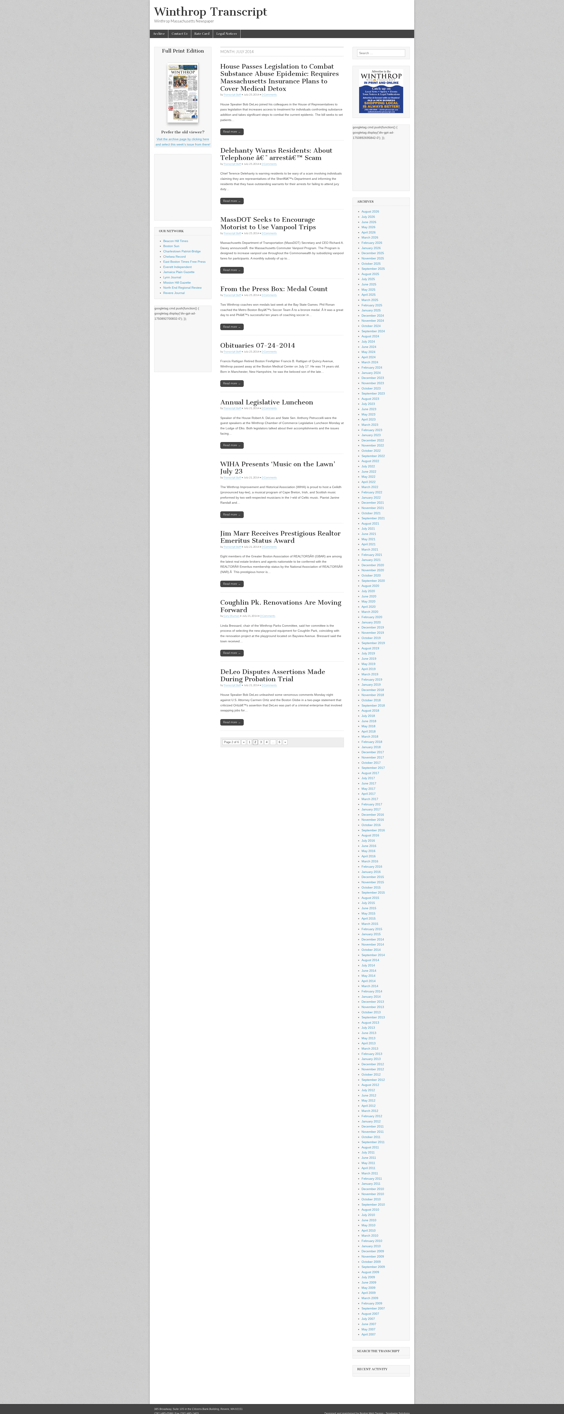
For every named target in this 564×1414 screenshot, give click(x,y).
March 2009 (370, 1298)
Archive (159, 34)
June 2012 (369, 1095)
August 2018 (370, 710)
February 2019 (372, 679)
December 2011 (373, 1126)
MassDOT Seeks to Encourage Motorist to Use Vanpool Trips (268, 223)
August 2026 (370, 211)
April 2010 (369, 1230)
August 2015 (370, 898)
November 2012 (373, 1069)
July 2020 (368, 591)
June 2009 (369, 1282)
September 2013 (373, 1017)
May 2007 (368, 1329)
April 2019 (369, 669)
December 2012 (373, 1064)
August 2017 (370, 773)
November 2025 (373, 258)
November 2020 (373, 570)
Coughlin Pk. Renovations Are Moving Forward (280, 606)
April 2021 (369, 544)
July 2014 (368, 965)
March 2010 (370, 1235)
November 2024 (373, 320)
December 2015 (373, 877)
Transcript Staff (232, 94)
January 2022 (371, 497)
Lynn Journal (172, 277)
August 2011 (370, 1147)
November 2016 (373, 819)
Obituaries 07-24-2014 (257, 345)
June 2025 (369, 284)
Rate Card (202, 34)
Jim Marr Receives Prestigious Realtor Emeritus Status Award (280, 537)
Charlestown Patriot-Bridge (182, 251)
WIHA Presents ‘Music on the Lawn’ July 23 (277, 468)
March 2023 (370, 424)
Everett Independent (177, 267)
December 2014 (373, 939)
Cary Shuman (231, 615)
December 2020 (373, 565)
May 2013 (368, 1038)
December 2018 (373, 690)
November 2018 (373, 695)
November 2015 (373, 882)
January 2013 (371, 1059)
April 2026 (369, 232)
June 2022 (369, 471)
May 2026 (368, 227)
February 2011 (372, 1178)
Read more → (232, 131)
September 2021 (373, 518)
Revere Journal (174, 293)
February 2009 (372, 1303)
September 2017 (373, 767)
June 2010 (369, 1220)
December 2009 (373, 1251)
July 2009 (368, 1277)
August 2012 (370, 1085)
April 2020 (369, 606)
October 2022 (371, 450)
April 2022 (369, 482)
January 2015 (371, 934)
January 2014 (371, 996)
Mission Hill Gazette (177, 282)
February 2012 (372, 1116)
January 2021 (371, 560)
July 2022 (368, 466)
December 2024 (373, 315)
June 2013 (369, 1033)
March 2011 (370, 1173)
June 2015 (369, 908)
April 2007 (369, 1334)
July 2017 (368, 778)
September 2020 (373, 580)
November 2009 (373, 1256)
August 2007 (370, 1313)
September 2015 (373, 892)
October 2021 (371, 513)
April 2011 (368, 1168)
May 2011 (368, 1163)
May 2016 (368, 851)
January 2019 (371, 684)
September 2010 (373, 1204)
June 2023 (369, 409)
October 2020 (371, 575)
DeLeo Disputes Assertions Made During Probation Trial (272, 675)
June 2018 (369, 721)
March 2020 (370, 611)
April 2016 (369, 856)
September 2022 (373, 456)
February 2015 (372, 929)
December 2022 (373, 440)
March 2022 (370, 487)
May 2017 (368, 788)
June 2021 (369, 534)
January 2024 (371, 373)
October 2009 (371, 1261)
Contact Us (180, 34)
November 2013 (373, 1007)
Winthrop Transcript (210, 11)
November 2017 (373, 757)
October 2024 (371, 326)
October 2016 (371, 825)
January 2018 (371, 747)
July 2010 (368, 1215)
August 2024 (370, 336)
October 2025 (371, 263)
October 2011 (371, 1137)
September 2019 (373, 643)
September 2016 (373, 830)
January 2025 (371, 310)
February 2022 (372, 492)
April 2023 (369, 419)
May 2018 (368, 726)
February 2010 (372, 1241)
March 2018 (370, 736)
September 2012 (373, 1080)
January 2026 (371, 248)
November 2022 (373, 445)
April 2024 (369, 357)
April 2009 (369, 1293)
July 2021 (368, 528)
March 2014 (370, 986)
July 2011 (368, 1152)
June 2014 (369, 970)
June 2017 (369, 783)
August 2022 (370, 461)
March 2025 (370, 300)
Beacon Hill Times (175, 241)
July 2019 (368, 653)
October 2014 (371, 949)
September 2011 (373, 1142)
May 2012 (368, 1100)
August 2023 (370, 398)
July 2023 (368, 404)
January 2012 (371, 1121)
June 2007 (369, 1324)
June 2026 (369, 222)
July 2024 (368, 341)
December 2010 (373, 1189)
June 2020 (369, 596)
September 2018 (373, 705)
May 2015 (368, 913)
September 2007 (373, 1308)
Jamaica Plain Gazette (179, 272)
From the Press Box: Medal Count (274, 289)
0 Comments (269, 94)
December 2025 (373, 253)
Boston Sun (171, 246)
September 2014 (373, 955)
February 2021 (372, 554)
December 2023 (373, 378)
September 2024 (373, 331)
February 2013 (372, 1054)
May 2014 (368, 975)
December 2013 (373, 1001)
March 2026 (370, 237)
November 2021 (373, 508)
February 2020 (372, 617)
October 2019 (371, 638)
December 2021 (373, 502)
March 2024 (370, 362)
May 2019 (368, 664)
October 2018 (371, 700)
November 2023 (373, 383)
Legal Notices (226, 34)
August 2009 (370, 1272)
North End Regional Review (182, 287)
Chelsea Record (174, 256)
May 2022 (368, 476)
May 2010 (368, 1225)
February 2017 (372, 804)
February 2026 (372, 242)
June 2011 (369, 1157)
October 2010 (371, 1199)
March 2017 (370, 799)
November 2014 (373, 944)
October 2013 (371, 1012)
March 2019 (370, 674)
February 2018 (372, 742)
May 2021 (368, 539)
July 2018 (368, 716)
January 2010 (371, 1246)
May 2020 (368, 601)
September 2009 (373, 1267)
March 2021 (370, 549)
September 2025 (373, 268)
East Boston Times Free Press (184, 261)
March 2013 (370, 1048)
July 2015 (368, 903)
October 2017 (371, 762)
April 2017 (369, 793)
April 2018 (369, 731)
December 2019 (373, 627)
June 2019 (369, 658)
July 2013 (368, 1027)
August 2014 (370, 960)
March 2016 (370, 861)
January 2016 (371, 872)
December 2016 (373, 814)
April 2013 (369, 1043)
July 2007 (368, 1318)
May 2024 (368, 352)
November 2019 (373, 632)
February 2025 (372, 305)
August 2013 (370, 1022)
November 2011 (373, 1131)
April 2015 (369, 918)
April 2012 (369, 1105)
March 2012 (370, 1111)
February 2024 (372, 367)
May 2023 (368, 414)
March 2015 (370, 924)
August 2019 (370, 648)
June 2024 (369, 347)
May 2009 (368, 1287)
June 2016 (369, 846)
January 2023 (371, 435)
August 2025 (370, 274)
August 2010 (370, 1209)
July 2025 (368, 279)
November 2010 (373, 1194)
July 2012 (368, 1090)
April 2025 (369, 294)
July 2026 (368, 217)
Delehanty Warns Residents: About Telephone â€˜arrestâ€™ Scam (276, 154)
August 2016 (370, 835)
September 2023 (373, 393)
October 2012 (371, 1074)
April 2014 (369, 981)
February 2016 (372, 866)
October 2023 (371, 388)
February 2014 (372, 991)
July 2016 (368, 840)
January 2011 (371, 1183)
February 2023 (372, 430)
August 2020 (370, 586)
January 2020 (371, 622)
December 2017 (373, 752)
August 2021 (370, 523)
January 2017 (371, 809)
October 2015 (371, 887)
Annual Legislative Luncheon (266, 402)
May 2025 (368, 289)
